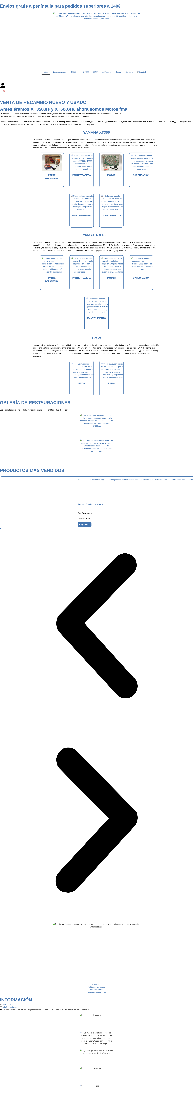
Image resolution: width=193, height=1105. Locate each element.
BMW (95, 72)
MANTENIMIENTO (81, 215)
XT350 (73, 72)
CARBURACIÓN (141, 175)
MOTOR (111, 175)
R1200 (111, 383)
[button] (96, 626)
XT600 (86, 72)
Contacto (129, 72)
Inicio (46, 72)
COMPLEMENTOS (111, 215)
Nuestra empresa (59, 72)
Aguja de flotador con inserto (90, 504)
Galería (118, 72)
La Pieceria (106, 72)
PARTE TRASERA (81, 175)
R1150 (81, 383)
